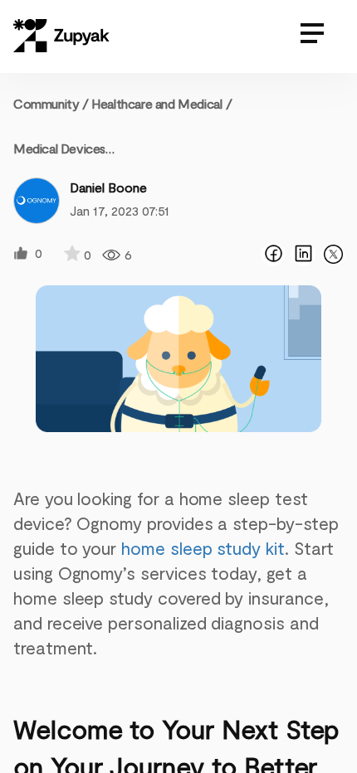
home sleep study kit (203, 547)
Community (51, 103)
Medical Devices (59, 148)
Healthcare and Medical (156, 103)
